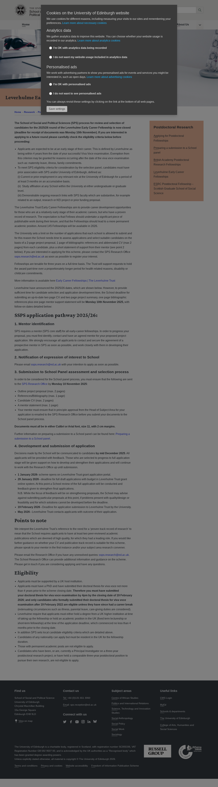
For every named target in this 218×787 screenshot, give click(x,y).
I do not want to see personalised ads (77, 93)
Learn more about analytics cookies (98, 40)
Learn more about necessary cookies (84, 23)
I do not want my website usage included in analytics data (90, 57)
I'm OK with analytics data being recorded (80, 47)
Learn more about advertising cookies (109, 76)
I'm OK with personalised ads (72, 84)
